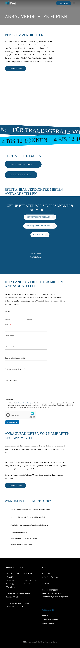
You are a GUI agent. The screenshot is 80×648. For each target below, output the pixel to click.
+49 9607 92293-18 (53, 590)
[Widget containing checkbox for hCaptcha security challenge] (20, 415)
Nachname (30, 319)
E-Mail (8, 325)
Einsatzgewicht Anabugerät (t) (15, 358)
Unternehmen (9, 336)
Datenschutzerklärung (23, 403)
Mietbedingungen (48, 623)
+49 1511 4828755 (54, 593)
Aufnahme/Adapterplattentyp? (15, 369)
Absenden (12, 422)
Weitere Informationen (12, 380)
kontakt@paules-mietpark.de (57, 597)
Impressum (46, 615)
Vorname (7, 319)
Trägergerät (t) (10, 347)
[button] (74, 3)
